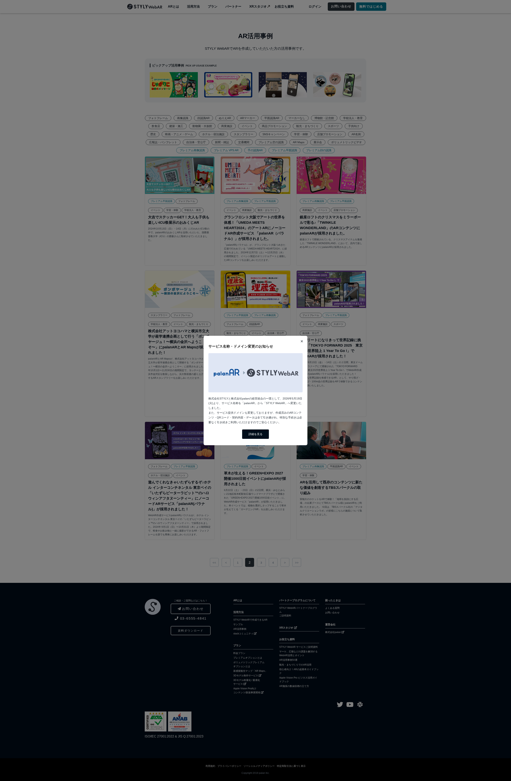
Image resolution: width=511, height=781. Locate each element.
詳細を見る (255, 434)
